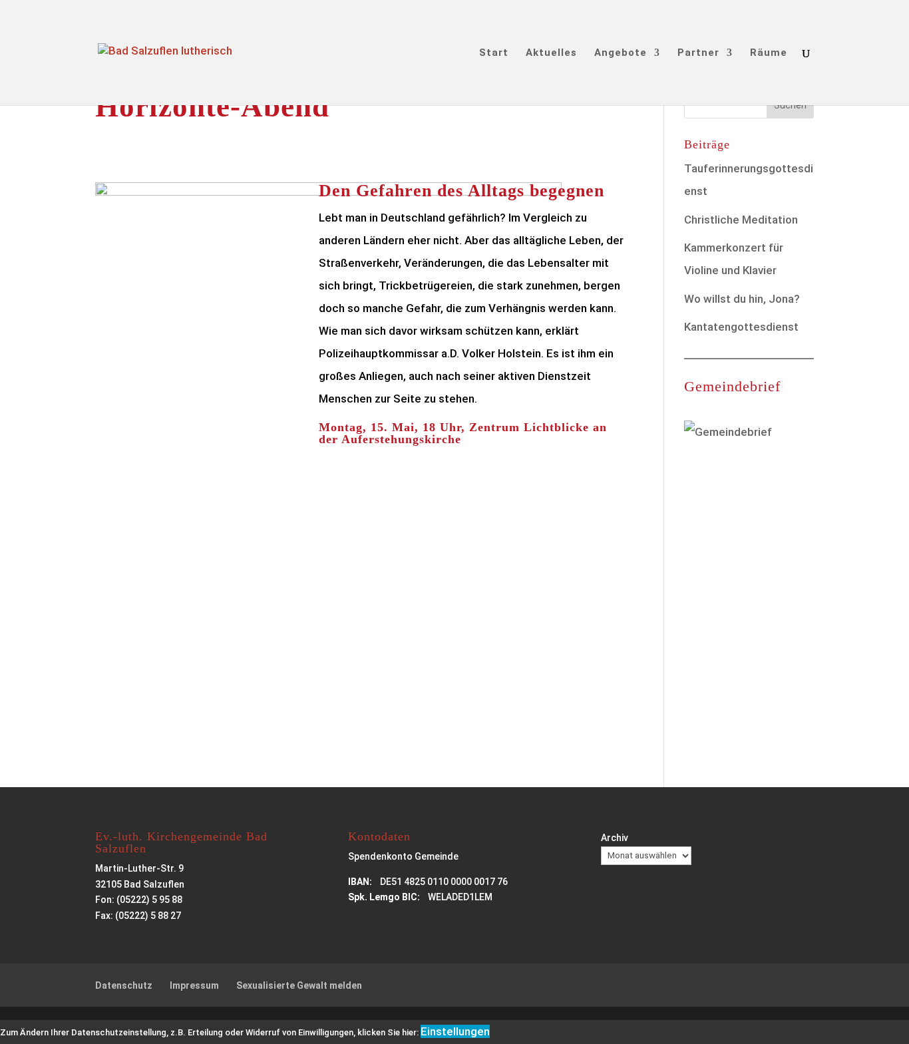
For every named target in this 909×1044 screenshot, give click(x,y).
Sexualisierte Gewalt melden (299, 985)
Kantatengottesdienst (741, 326)
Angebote (620, 53)
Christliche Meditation (741, 219)
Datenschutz (123, 985)
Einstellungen (455, 1031)
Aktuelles (551, 53)
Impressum (194, 985)
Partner (698, 53)
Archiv (614, 837)
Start (493, 53)
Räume (768, 53)
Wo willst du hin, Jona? (742, 298)
